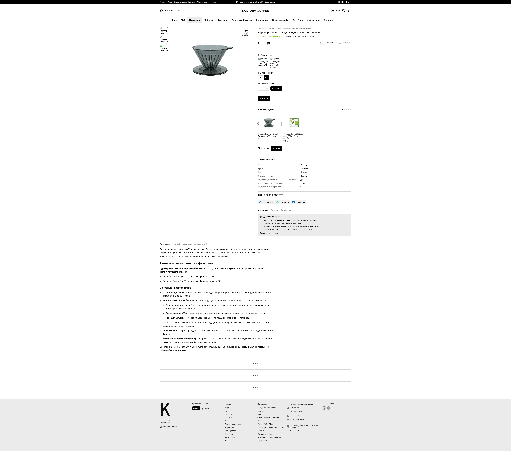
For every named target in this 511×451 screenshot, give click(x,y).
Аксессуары (313, 20)
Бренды (328, 20)
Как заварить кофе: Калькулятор (270, 428)
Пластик (303, 176)
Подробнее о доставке (269, 233)
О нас (170, 2)
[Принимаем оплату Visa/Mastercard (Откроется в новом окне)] (201, 408)
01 (261, 78)
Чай (183, 20)
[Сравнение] (338, 10)
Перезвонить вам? (297, 411)
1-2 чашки (264, 88)
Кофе (174, 20)
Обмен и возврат (203, 2)
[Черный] (275, 63)
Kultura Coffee (295, 416)
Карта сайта (262, 441)
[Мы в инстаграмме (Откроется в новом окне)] (339, 2)
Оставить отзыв (308, 37)
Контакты (261, 431)
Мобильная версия (169, 427)
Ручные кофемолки (241, 20)
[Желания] (343, 10)
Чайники (208, 20)
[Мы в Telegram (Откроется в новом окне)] (342, 2)
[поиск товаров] (339, 20)
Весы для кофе (280, 20)
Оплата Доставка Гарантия (184, 2)
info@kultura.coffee (297, 420)
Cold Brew (297, 20)
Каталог (163, 2)
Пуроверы (194, 20)
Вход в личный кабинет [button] (266, 408)
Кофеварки (262, 20)
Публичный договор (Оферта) (269, 437)
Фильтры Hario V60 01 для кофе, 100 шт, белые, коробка (293, 136)
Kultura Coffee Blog (265, 424)
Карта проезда (295, 430)
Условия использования (267, 434)
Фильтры (222, 20)
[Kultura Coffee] (165, 409)
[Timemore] (246, 33)
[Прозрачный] (263, 63)
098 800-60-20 (172, 10)
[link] (266, 202)
